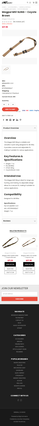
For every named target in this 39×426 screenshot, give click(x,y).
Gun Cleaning (19, 346)
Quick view (10, 269)
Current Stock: (8, 97)
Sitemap (19, 328)
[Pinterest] (21, 120)
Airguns (19, 341)
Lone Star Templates (23, 419)
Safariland (19, 370)
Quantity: (5, 101)
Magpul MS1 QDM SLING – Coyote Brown (10, 256)
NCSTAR (19, 380)
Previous (2, 246)
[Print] (10, 120)
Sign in (15, 325)
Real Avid (19, 383)
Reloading (19, 352)
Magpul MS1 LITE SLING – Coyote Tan (29, 256)
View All (19, 388)
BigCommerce (23, 416)
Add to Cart (10, 272)
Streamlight (20, 375)
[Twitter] (14, 120)
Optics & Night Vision (19, 349)
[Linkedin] (17, 120)
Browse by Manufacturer (19, 315)
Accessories (19, 339)
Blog (19, 323)
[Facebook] (3, 120)
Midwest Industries (19, 378)
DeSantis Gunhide (19, 386)
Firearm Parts (19, 344)
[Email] (7, 120)
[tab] (19, 128)
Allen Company (19, 373)
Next (37, 246)
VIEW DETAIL (10, 264)
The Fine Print (19, 318)
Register (23, 325)
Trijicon (19, 365)
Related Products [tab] (18, 231)
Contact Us (19, 320)
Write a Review (7, 24)
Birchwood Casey (19, 368)
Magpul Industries (19, 362)
